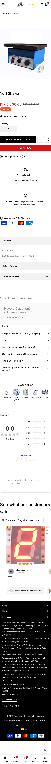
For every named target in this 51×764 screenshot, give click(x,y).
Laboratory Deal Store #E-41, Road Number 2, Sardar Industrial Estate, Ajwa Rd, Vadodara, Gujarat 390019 (25, 648)
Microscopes (7, 398)
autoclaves (25, 398)
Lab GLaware (35, 398)
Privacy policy (24, 720)
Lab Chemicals (45, 398)
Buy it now (25, 148)
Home (4, 13)
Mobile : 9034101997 (11, 695)
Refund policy (10, 720)
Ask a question (10, 156)
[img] (10, 434)
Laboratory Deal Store (12, 655)
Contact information (33, 725)
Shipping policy (16, 725)
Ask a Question (16, 317)
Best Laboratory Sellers (16, 399)
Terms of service (39, 720)
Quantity (4, 124)
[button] (40, 139)
